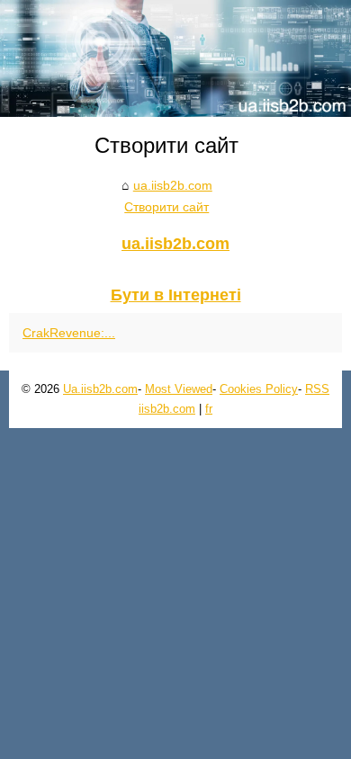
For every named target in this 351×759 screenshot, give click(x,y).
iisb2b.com (167, 408)
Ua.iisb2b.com (100, 389)
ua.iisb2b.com (172, 185)
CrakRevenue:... (68, 333)
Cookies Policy (259, 389)
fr (208, 408)
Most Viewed (178, 389)
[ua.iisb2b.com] (175, 58)
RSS (317, 389)
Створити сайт (166, 207)
